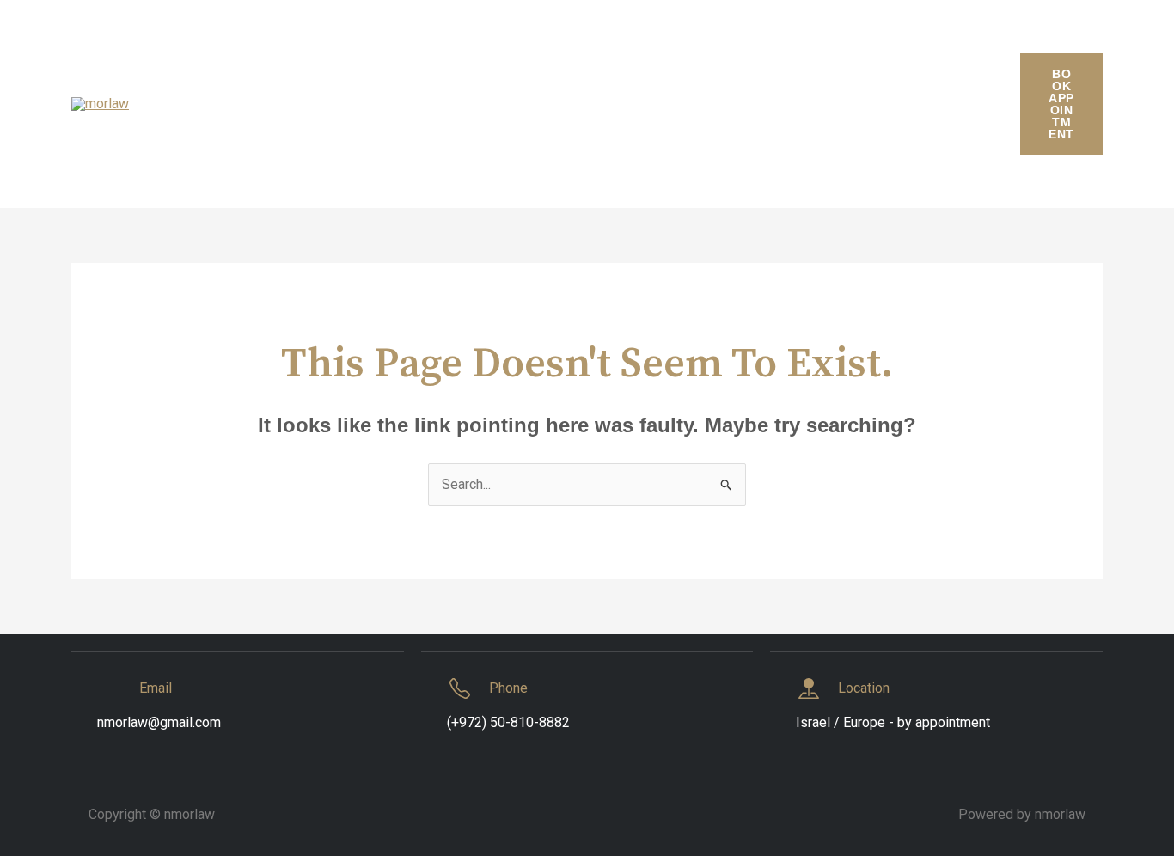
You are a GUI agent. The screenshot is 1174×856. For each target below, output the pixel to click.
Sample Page (200, 164)
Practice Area (785, 103)
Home (230, 103)
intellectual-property (434, 103)
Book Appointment (1061, 104)
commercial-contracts (288, 43)
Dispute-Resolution (893, 43)
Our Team (689, 103)
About (177, 43)
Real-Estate (888, 103)
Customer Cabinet (618, 43)
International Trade (578, 103)
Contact (403, 43)
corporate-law (495, 43)
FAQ (172, 103)
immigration (311, 103)
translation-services (421, 164)
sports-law (300, 164)
